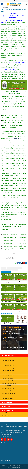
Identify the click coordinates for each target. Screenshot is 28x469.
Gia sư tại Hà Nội (5, 357)
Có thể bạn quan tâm (6, 313)
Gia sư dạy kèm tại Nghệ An (7, 378)
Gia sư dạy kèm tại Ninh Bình (8, 360)
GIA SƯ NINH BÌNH (4, 7)
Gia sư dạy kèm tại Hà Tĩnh (7, 380)
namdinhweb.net (17, 467)
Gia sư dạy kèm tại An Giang (7, 398)
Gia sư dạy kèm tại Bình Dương (8, 393)
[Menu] (2, 4)
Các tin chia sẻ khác (6, 271)
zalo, (11, 13)
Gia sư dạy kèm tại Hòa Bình (7, 363)
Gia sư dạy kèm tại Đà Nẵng (7, 395)
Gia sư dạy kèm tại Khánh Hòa (8, 388)
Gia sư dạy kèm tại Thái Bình (8, 365)
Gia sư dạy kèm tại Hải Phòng (8, 368)
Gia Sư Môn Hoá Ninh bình (6, 269)
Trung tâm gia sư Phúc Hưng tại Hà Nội (13, 249)
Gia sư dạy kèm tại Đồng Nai (7, 390)
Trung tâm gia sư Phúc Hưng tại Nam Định (14, 243)
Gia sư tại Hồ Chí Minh (6, 385)
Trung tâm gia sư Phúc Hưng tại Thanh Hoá (14, 234)
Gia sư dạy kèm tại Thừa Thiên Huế (9, 383)
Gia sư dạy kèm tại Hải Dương (8, 373)
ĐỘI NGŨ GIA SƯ (21, 91)
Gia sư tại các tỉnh (5, 415)
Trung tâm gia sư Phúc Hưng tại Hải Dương (14, 246)
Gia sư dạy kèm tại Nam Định (8, 370)
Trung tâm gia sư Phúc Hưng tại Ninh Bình (14, 237)
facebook (15, 13)
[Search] (26, 4)
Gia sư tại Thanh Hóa (6, 412)
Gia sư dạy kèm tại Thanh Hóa (8, 375)
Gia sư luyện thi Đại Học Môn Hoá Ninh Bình (14, 268)
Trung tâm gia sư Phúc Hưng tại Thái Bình (14, 240)
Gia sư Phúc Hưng (10, 70)
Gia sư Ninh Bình (15, 269)
